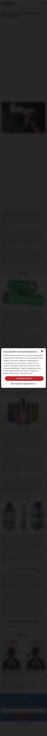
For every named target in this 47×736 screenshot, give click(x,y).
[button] (23, 383)
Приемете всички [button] (24, 378)
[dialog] (23, 368)
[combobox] (42, 351)
